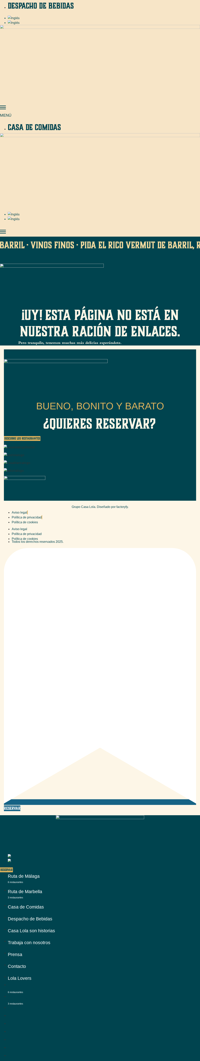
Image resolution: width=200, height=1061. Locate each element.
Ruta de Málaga (24, 878)
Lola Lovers (19, 978)
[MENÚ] (3, 107)
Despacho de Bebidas (30, 918)
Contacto (17, 966)
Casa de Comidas (26, 906)
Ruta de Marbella (25, 894)
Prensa (15, 954)
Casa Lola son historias (31, 930)
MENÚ (5, 115)
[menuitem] (14, 18)
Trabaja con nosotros (29, 942)
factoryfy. (122, 506)
